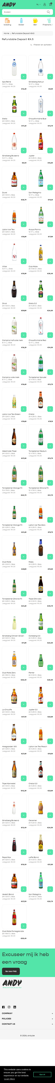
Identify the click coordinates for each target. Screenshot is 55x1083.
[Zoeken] (48, 12)
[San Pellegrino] (41, 178)
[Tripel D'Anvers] (41, 584)
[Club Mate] (41, 252)
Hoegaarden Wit (9, 746)
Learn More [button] (9, 1079)
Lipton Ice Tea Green (11, 414)
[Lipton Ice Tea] (14, 215)
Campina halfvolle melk (12, 340)
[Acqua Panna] (41, 215)
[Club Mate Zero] (14, 658)
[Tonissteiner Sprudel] (41, 363)
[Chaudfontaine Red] (41, 326)
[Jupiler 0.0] (41, 695)
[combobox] (27, 12)
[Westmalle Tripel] (14, 437)
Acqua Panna (35, 229)
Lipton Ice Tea (8, 229)
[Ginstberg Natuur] (41, 67)
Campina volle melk (10, 377)
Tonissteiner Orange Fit (12, 488)
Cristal (31, 414)
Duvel (4, 193)
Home (6, 33)
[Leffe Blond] (41, 843)
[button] (50, 4)
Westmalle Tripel (9, 451)
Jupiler (31, 156)
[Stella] (14, 104)
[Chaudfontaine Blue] (41, 104)
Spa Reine (6, 82)
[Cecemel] (41, 806)
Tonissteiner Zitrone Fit (39, 488)
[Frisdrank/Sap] (49, 20)
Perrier (31, 673)
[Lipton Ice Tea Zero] (41, 511)
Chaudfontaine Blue (37, 119)
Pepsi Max (6, 857)
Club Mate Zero (9, 673)
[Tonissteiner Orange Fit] (14, 473)
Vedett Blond (8, 894)
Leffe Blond (34, 857)
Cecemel (33, 820)
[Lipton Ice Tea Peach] (41, 732)
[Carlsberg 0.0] (41, 621)
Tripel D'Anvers (35, 599)
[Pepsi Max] (14, 843)
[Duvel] (14, 178)
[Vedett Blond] (14, 880)
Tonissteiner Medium (38, 451)
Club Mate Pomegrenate (13, 931)
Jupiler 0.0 (33, 710)
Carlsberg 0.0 (34, 636)
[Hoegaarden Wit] (14, 732)
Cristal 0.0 (33, 784)
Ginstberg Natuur (36, 82)
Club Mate (33, 266)
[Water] (21, 20)
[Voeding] (7, 20)
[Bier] (35, 20)
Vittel (4, 266)
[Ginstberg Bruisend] (14, 141)
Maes (31, 562)
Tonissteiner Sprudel (37, 377)
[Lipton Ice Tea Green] (14, 400)
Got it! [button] (42, 1074)
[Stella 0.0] (41, 289)
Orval (4, 303)
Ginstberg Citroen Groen (13, 636)
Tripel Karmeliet (8, 784)
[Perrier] (41, 658)
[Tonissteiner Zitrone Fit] (41, 473)
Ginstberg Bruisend (10, 156)
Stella (4, 119)
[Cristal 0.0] (41, 769)
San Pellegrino (35, 193)
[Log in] (44, 4)
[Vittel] (14, 252)
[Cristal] (41, 400)
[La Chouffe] (14, 695)
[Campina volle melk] (14, 363)
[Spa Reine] (14, 67)
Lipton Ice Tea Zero (37, 525)
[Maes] (41, 547)
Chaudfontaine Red (37, 340)
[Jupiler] (41, 141)
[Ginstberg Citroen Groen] (14, 621)
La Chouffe (7, 710)
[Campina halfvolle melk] (14, 326)
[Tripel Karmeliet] (14, 769)
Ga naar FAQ (10, 971)
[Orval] (14, 289)
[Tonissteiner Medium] (41, 437)
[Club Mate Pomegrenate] (14, 917)
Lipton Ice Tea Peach (38, 746)
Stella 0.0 (33, 303)
